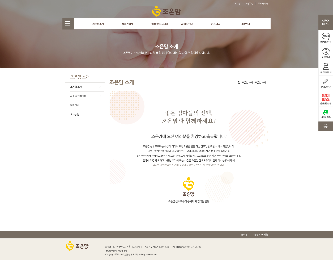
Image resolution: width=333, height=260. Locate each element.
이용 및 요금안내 (159, 24)
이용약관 (243, 234)
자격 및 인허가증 (78, 96)
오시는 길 (74, 114)
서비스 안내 (187, 24)
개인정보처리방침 (260, 234)
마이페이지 (263, 3)
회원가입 (249, 3)
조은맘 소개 (98, 24)
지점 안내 (74, 105)
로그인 (237, 3)
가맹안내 (245, 24)
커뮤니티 (215, 24)
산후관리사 (127, 24)
